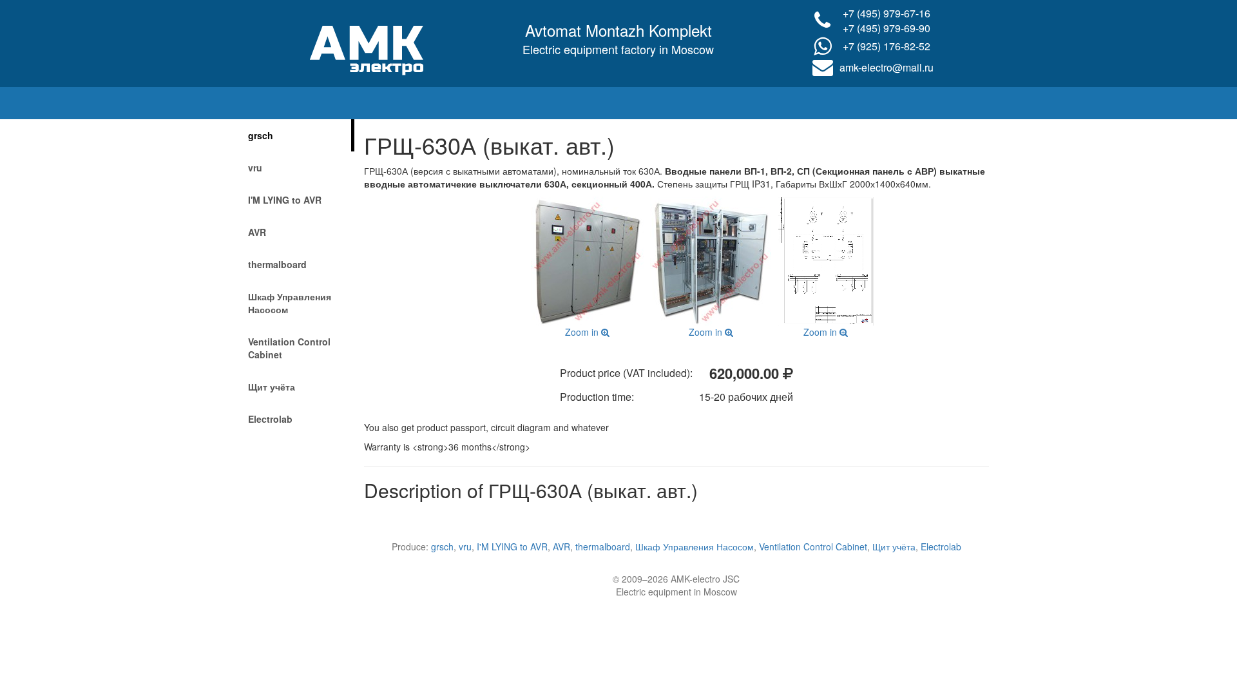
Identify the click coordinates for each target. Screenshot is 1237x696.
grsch (260, 135)
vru (255, 167)
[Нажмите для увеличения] (587, 261)
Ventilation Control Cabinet (289, 348)
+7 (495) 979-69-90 (886, 28)
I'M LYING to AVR (284, 199)
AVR (257, 232)
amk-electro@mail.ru (886, 67)
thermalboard (277, 264)
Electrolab (270, 418)
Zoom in (583, 331)
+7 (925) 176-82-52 (886, 46)
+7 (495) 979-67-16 (886, 13)
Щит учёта (271, 386)
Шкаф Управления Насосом (289, 303)
